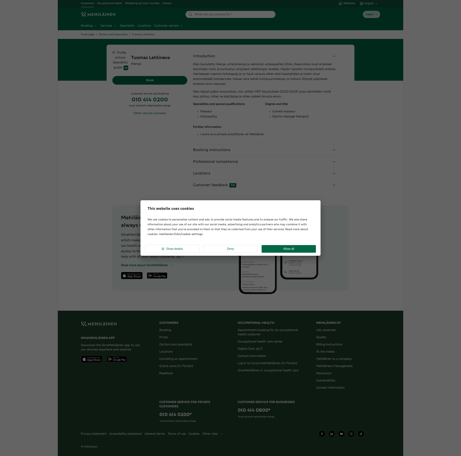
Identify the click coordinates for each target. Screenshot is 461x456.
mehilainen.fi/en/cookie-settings (181, 234)
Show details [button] (174, 248)
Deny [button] (230, 248)
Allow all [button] (288, 248)
